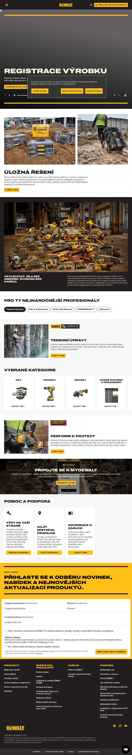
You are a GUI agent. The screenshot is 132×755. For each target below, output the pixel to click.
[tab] (15, 309)
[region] (66, 395)
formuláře (39, 653)
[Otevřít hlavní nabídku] (6, 4)
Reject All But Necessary (72, 91)
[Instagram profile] (120, 726)
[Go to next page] (119, 95)
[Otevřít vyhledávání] (91, 4)
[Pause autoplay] (125, 95)
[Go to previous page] (5, 95)
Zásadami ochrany (48, 651)
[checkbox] (6, 631)
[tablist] (66, 309)
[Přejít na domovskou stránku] (66, 5)
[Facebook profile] (114, 726)
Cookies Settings (39, 91)
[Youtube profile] (126, 726)
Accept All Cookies (94, 91)
